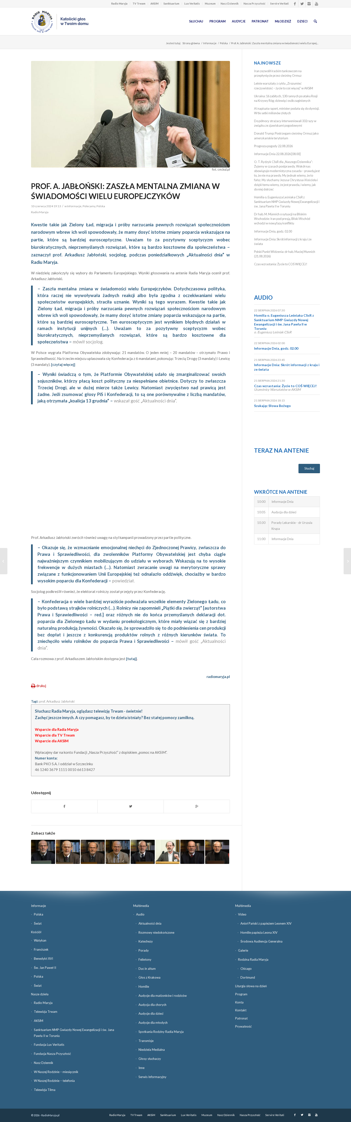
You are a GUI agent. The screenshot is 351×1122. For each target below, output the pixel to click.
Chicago (246, 968)
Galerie (243, 950)
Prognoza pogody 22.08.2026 (273, 146)
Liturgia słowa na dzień (251, 986)
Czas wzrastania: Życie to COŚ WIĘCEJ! (280, 264)
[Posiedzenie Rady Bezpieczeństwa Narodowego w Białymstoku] (3, 561)
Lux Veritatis (192, 3)
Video (242, 914)
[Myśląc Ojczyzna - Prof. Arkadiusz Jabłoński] (93, 852)
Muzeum (210, 3)
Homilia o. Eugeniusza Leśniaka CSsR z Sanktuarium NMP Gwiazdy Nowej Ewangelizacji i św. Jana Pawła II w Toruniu (286, 201)
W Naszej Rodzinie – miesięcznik (56, 1072)
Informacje (210, 43)
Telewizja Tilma (44, 1090)
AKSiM (154, 3)
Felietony (144, 959)
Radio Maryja (119, 3)
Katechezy (145, 941)
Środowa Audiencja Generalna (261, 941)
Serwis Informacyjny (152, 1077)
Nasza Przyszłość (254, 3)
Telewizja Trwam (45, 1012)
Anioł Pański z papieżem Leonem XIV (266, 923)
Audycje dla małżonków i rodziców (162, 995)
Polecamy (89, 206)
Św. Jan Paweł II (45, 968)
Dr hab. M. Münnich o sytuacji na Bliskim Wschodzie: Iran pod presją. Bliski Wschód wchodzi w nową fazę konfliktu (282, 218)
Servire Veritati (279, 3)
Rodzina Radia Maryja (253, 959)
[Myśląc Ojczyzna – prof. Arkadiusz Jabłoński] (68, 852)
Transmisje (146, 1041)
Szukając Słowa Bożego (272, 406)
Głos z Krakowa (149, 977)
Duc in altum (147, 968)
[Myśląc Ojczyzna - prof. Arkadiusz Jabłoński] (43, 852)
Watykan (40, 940)
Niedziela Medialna (151, 1050)
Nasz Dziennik (230, 3)
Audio (263, 297)
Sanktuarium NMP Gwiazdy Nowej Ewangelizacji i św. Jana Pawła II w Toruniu (74, 1033)
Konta (239, 1002)
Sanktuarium (171, 3)
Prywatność (243, 1026)
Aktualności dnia (149, 923)
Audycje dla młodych (153, 1022)
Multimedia (141, 906)
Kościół (36, 932)
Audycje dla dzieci (150, 1013)
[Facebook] (294, 3)
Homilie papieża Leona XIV (258, 932)
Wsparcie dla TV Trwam (55, 735)
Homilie (143, 986)
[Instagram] (309, 3)
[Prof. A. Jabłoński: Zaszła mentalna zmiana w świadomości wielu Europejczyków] (130, 114)
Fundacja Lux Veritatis (49, 1044)
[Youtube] (316, 3)
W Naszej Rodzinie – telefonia (54, 1081)
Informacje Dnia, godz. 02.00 (273, 231)
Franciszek (41, 949)
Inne (141, 1068)
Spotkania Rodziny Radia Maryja (161, 1032)
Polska (224, 43)
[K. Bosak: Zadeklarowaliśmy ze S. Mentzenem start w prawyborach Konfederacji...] (347, 561)
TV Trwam (139, 3)
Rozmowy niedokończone (156, 932)
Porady (143, 950)
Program (241, 994)
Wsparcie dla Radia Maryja (57, 729)
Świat (38, 923)
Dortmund (247, 977)
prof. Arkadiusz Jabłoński (56, 701)
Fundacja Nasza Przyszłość (52, 1054)
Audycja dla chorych (152, 1005)
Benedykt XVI (43, 958)
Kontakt (240, 1010)
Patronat (241, 1018)
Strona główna (191, 43)
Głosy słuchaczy (149, 1059)
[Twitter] (301, 3)
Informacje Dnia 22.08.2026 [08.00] (277, 154)
